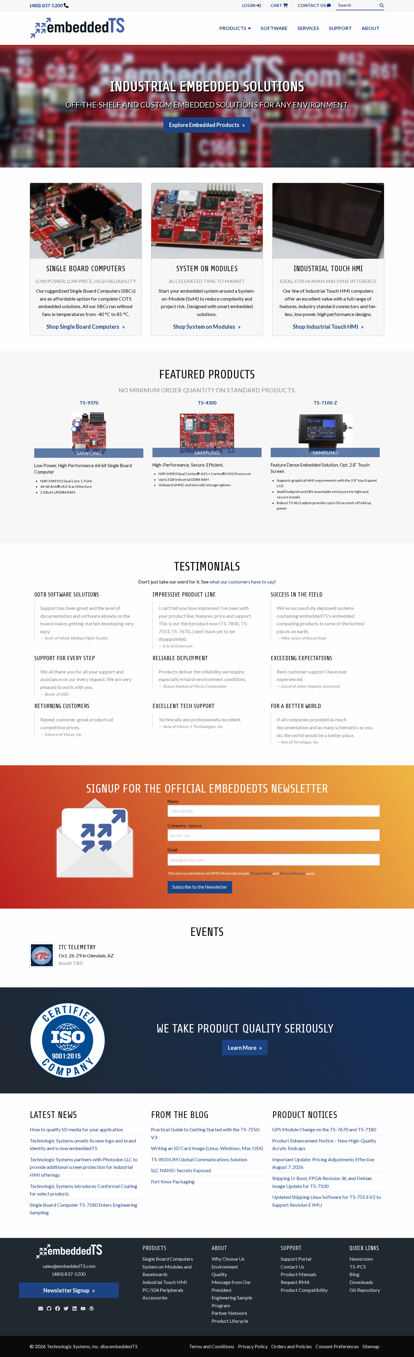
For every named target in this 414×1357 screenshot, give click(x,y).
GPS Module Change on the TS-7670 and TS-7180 (324, 1129)
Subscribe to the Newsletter (199, 887)
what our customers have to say (241, 581)
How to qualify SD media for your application (76, 1129)
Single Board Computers (167, 1259)
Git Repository (364, 1290)
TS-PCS (357, 1266)
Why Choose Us (228, 1259)
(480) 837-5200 (46, 5)
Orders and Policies (291, 1346)
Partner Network (229, 1313)
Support (340, 28)
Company (185, 825)
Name (173, 801)
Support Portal (296, 1259)
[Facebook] (57, 1308)
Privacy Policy (261, 873)
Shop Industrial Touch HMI (325, 326)
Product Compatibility (304, 1290)
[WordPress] (91, 1308)
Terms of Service (292, 873)
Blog (354, 1274)
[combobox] (360, 5)
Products (232, 28)
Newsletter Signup (66, 1290)
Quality (219, 1274)
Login (249, 5)
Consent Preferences (337, 1346)
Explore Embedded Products (204, 124)
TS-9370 (88, 402)
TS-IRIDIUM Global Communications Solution (199, 1159)
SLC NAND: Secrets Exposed (181, 1170)
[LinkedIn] (74, 1308)
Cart (276, 5)
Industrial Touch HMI (164, 1282)
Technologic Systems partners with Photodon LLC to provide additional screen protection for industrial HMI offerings (84, 1167)
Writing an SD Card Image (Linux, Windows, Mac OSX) (207, 1148)
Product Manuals (298, 1274)
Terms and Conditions (211, 1346)
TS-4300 (207, 402)
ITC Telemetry (77, 947)
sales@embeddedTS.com (69, 1266)
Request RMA (295, 1282)
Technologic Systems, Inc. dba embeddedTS (92, 1346)
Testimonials (207, 567)
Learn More (242, 1047)
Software (274, 28)
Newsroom (361, 1259)
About (370, 28)
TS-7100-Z (325, 402)
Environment (225, 1266)
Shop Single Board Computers (82, 326)
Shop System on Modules (204, 326)
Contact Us (312, 5)
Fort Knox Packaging (173, 1181)
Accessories (155, 1297)
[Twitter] (66, 1308)
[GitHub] (49, 1308)
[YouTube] (83, 1308)
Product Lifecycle (230, 1321)
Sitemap (370, 1346)
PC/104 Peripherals (162, 1290)
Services (308, 28)
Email (172, 849)
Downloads (361, 1282)
